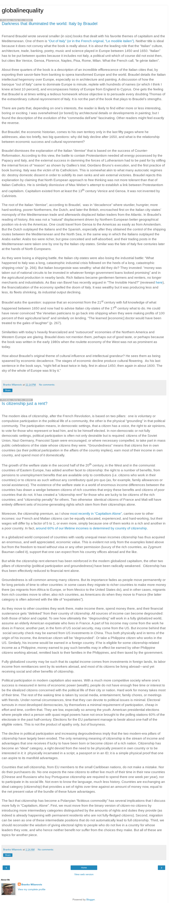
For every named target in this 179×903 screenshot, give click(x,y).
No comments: (47, 384)
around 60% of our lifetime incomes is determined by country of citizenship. (92, 528)
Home (84, 867)
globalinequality (23, 10)
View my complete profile (31, 889)
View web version (84, 874)
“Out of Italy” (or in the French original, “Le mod (83, 41)
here (159, 282)
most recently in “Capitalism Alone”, (96, 513)
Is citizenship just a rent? (24, 403)
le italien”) (127, 41)
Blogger (90, 899)
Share (8, 390)
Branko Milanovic (31, 884)
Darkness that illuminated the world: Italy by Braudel (49, 23)
